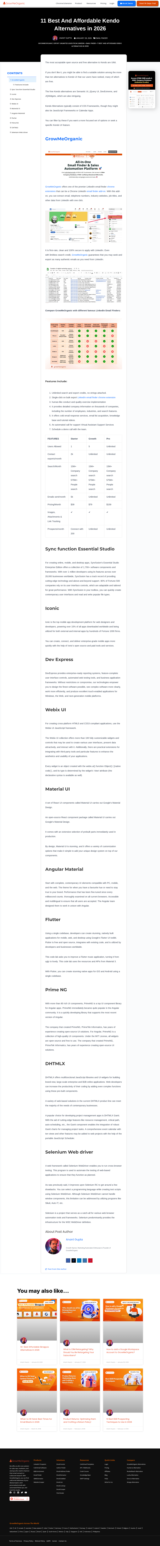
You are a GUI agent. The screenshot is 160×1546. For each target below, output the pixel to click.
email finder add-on (96, 191)
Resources (91, 3)
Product (78, 3)
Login (112, 3)
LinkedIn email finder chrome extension (96, 397)
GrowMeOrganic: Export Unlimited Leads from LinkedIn (61, 43)
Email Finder (101, 38)
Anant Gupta (74, 1239)
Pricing (103, 3)
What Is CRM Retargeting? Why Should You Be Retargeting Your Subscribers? (78, 1352)
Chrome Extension (64, 3)
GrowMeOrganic (63, 138)
